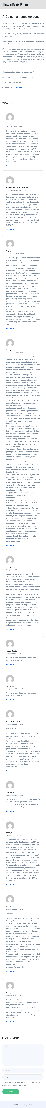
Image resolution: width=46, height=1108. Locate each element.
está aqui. (18, 87)
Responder (10, 166)
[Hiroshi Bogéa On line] (15, 4)
